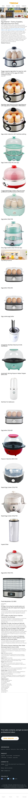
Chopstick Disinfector (20, 29)
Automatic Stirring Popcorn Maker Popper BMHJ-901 (13, 374)
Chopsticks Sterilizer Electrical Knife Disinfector (11, 345)
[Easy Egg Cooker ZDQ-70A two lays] (14, 233)
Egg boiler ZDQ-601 (7, 430)
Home (3, 5)
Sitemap (7, 786)
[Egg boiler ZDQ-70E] (14, 205)
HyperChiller (4, 544)
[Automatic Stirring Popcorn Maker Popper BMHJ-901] (14, 359)
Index (25, 749)
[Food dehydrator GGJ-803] (14, 587)
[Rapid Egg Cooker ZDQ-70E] (14, 473)
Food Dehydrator (16, 755)
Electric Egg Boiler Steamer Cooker (18, 28)
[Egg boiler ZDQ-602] (14, 273)
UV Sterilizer (9, 757)
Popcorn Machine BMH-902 (9, 459)
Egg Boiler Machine (11, 29)
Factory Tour (13, 749)
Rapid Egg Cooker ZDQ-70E (9, 487)
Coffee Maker (3, 757)
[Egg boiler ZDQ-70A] (14, 558)
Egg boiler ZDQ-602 (7, 288)
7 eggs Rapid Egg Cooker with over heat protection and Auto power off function (13, 191)
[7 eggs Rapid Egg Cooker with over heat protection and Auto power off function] (14, 176)
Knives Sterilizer (13, 787)
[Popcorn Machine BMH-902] (14, 444)
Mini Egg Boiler (4, 682)
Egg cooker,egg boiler (7, 316)
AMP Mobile (11, 786)
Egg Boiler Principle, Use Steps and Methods (12, 623)
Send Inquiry (8, 738)
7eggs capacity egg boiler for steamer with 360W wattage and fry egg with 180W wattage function (13, 73)
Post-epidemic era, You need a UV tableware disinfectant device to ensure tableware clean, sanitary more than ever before (13, 638)
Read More (3, 76)
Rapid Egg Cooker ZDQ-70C (9, 516)
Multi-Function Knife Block (19, 786)
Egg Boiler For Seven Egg (6, 683)
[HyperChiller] (14, 530)
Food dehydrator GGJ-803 (8, 601)
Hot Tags (21, 749)
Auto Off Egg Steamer (5, 681)
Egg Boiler (3, 755)
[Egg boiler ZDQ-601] (14, 416)
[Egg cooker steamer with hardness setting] (14, 119)
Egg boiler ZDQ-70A (7, 573)
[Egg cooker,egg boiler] (14, 302)
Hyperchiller (15, 757)
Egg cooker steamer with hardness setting (13, 134)
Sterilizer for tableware (7, 402)
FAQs (18, 749)
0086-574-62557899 (8, 768)
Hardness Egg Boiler (5, 687)
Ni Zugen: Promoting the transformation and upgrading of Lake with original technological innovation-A (13, 608)
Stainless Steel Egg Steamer (6, 680)
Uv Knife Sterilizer (4, 690)
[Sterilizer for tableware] (14, 387)
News (13, 5)
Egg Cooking (3, 689)
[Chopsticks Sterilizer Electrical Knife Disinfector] (14, 330)
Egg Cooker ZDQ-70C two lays (10, 162)
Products (8, 5)
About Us (18, 5)
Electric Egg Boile (4, 688)
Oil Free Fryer (3, 692)
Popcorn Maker (9, 755)
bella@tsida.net (7, 770)
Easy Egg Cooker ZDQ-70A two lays (11, 247)
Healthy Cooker (4, 29)
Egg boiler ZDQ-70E (7, 219)
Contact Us (24, 5)
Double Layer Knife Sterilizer (6, 685)
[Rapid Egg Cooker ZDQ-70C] (14, 501)
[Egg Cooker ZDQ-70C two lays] (14, 148)
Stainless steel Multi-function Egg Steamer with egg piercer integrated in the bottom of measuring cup (13, 106)
